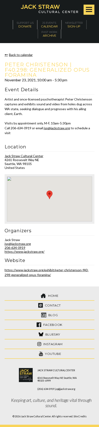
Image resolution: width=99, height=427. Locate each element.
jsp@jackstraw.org (57, 128)
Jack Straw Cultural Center (24, 156)
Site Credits (80, 416)
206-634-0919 (15, 248)
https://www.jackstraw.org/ (24, 251)
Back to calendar (21, 55)
